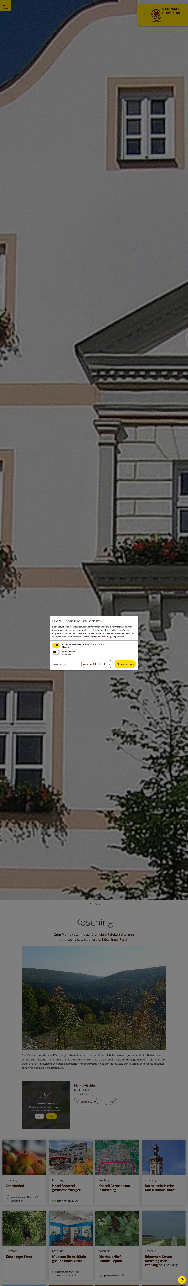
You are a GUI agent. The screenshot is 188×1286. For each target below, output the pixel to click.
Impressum (118, 636)
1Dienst (64, 647)
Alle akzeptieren (125, 664)
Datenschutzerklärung (100, 636)
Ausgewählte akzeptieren (96, 664)
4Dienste (65, 654)
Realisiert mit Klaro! (59, 664)
